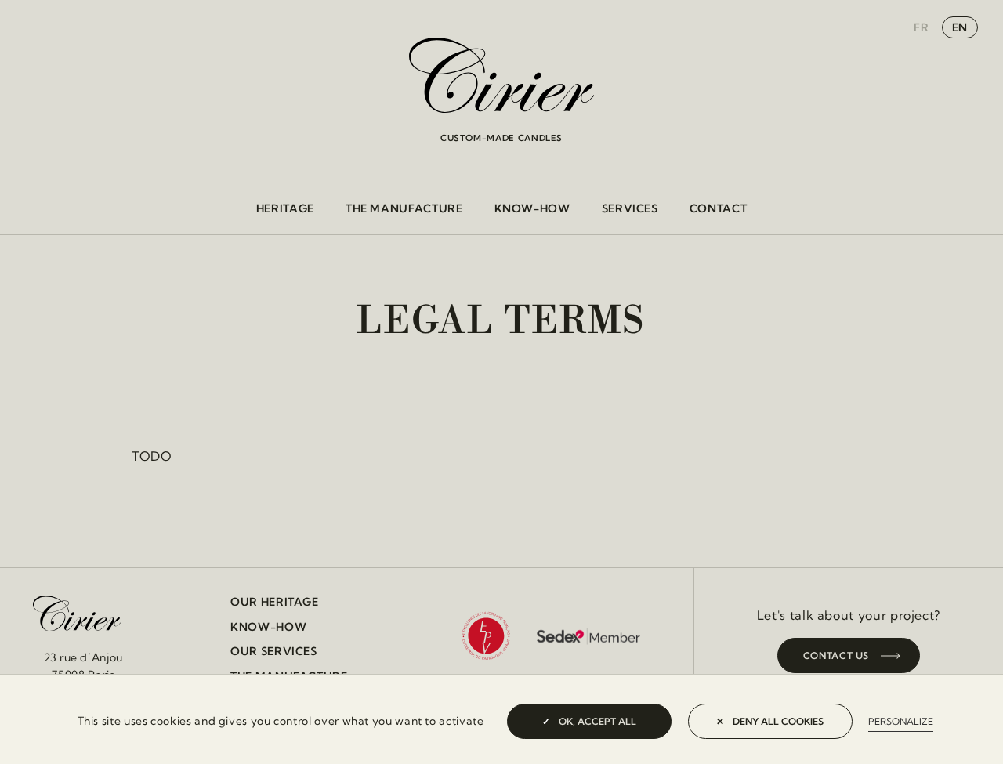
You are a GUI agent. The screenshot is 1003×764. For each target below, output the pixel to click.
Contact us (836, 655)
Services (630, 208)
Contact (718, 208)
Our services (273, 651)
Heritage (285, 208)
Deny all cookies (777, 721)
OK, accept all (596, 721)
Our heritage (274, 602)
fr (921, 27)
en (960, 27)
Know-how (532, 208)
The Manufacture (404, 208)
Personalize (900, 721)
